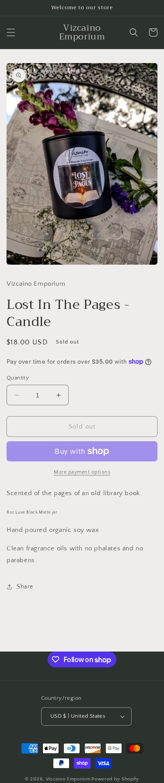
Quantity (18, 378)
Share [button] (25, 586)
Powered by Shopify (115, 779)
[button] (11, 32)
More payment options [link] (82, 472)
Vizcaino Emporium (68, 779)
